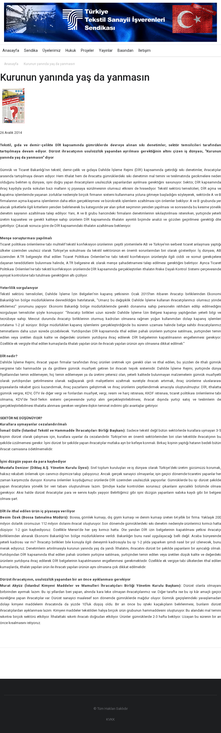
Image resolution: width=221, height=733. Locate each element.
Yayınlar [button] (106, 50)
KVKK (110, 719)
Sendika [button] (31, 50)
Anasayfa (10, 50)
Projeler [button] (87, 50)
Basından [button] (125, 50)
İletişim (144, 50)
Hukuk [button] (70, 50)
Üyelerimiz (52, 50)
